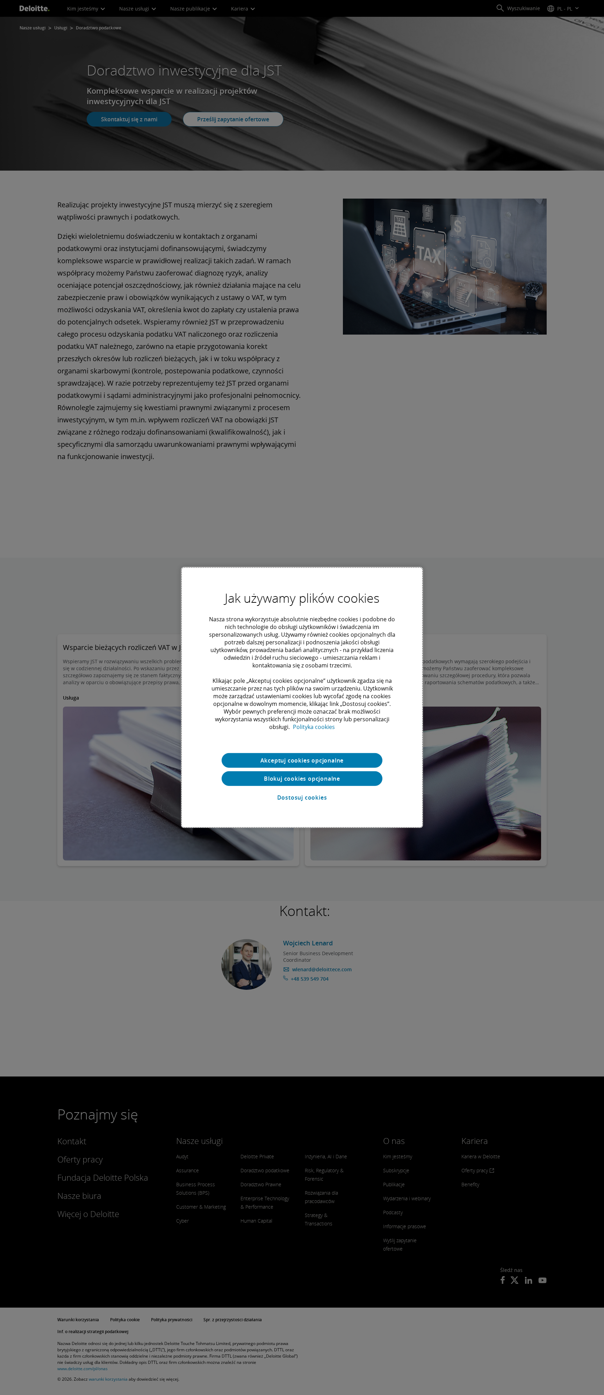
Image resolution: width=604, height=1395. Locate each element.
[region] (302, 697)
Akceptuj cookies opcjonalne (302, 760)
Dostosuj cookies (302, 797)
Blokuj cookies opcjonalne (302, 778)
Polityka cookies (314, 727)
